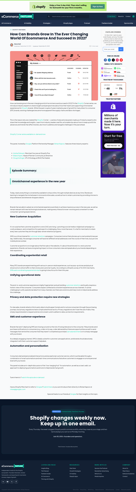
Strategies (46, 23)
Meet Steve (126, 471)
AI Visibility (27, 23)
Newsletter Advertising (102, 471)
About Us (121, 16)
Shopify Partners (19, 29)
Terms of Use (76, 489)
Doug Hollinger (18, 158)
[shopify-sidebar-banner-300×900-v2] (113, 139)
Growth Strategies (75, 471)
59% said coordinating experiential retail (25, 270)
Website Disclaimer (99, 489)
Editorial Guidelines (128, 473)
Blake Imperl (17, 156)
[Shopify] (68, 6)
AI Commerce (6, 23)
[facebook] (105, 60)
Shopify (80, 103)
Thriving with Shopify (47, 479)
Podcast (87, 23)
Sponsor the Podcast (101, 468)
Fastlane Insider (107, 23)
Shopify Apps (68, 23)
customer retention (37, 236)
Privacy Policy (83, 489)
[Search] (49, 16)
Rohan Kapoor (59, 144)
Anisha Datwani (18, 153)
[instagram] (117, 60)
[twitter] (113, 60)
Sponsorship (128, 23)
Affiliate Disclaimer (110, 489)
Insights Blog (45, 468)
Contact (128, 16)
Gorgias (29, 144)
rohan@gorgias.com (17, 389)
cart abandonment (74, 332)
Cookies (117, 489)
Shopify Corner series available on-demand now (27, 134)
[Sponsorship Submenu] (134, 23)
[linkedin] (109, 60)
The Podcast (45, 471)
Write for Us (98, 473)
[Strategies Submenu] (51, 23)
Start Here (73, 468)
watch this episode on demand (33, 377)
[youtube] (121, 60)
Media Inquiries (99, 476)
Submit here (47, 387)
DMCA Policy (91, 489)
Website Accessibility (126, 489)
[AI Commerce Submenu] (12, 23)
